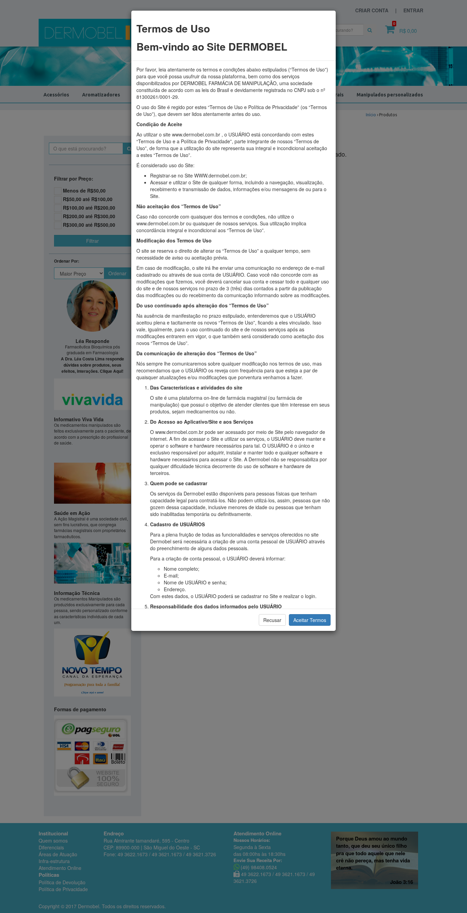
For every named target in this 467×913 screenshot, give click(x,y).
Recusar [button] (272, 620)
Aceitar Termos (309, 620)
